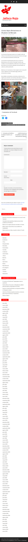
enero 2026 (5, 307)
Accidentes (5, 239)
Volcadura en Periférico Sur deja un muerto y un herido (7, 134)
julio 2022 (5, 384)
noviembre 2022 (6, 376)
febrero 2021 (5, 418)
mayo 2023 (5, 364)
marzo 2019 (5, 463)
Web (11, 180)
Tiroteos (4, 271)
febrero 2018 (5, 481)
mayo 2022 (5, 388)
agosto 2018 (5, 473)
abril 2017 (5, 501)
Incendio (4, 249)
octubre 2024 (5, 331)
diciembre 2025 (6, 309)
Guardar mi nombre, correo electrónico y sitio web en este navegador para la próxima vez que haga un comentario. (13, 189)
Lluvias (23, 124)
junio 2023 (5, 362)
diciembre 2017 (6, 485)
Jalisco (10, 123)
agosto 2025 (5, 313)
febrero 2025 (5, 323)
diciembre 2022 (6, 374)
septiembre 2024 (6, 333)
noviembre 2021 (6, 400)
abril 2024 (5, 343)
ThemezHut (24, 540)
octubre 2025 (5, 311)
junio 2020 (5, 434)
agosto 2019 (5, 454)
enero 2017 (5, 507)
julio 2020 (5, 432)
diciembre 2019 (6, 446)
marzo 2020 (5, 440)
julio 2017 (5, 495)
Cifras (4, 241)
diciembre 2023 (6, 351)
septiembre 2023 (6, 356)
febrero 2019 (5, 465)
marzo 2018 (5, 479)
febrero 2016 (5, 529)
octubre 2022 (5, 378)
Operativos (5, 261)
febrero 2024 (5, 347)
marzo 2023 (5, 368)
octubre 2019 (5, 450)
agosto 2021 (5, 406)
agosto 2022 (5, 382)
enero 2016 (5, 531)
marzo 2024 (5, 345)
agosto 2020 (5, 430)
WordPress (11, 540)
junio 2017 (5, 497)
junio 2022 (5, 386)
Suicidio (4, 269)
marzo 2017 (5, 503)
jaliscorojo (12, 34)
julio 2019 (5, 456)
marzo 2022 (5, 392)
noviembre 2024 (6, 329)
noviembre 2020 (6, 424)
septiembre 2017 (6, 491)
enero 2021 (5, 420)
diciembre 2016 (6, 509)
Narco (4, 259)
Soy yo (4, 288)
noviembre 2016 (6, 511)
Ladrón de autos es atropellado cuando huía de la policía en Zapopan (21, 134)
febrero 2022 (5, 394)
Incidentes (5, 251)
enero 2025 (5, 325)
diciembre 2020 (6, 422)
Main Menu (6, 25)
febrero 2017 (5, 505)
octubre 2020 (5, 426)
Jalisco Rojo (10, 18)
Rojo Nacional (6, 265)
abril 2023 (5, 366)
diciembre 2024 (6, 327)
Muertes (4, 257)
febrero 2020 (5, 442)
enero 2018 (5, 483)
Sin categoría (5, 267)
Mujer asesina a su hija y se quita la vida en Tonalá (13, 230)
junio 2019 (5, 458)
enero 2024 (5, 348)
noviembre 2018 (6, 471)
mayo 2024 (5, 341)
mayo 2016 (5, 523)
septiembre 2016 (6, 515)
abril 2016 (5, 525)
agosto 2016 (5, 517)
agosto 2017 (5, 493)
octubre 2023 (5, 354)
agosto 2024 (5, 335)
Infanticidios (5, 253)
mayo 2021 (5, 412)
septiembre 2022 (6, 380)
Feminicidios (5, 247)
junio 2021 (5, 410)
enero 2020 (5, 444)
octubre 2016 (5, 513)
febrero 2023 (5, 370)
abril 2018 (5, 477)
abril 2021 (5, 414)
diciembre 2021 (6, 398)
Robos (4, 263)
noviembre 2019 (6, 448)
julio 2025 (5, 315)
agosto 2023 (5, 358)
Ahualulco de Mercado (11, 124)
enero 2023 (5, 372)
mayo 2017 (5, 499)
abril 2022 (5, 390)
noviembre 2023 (6, 352)
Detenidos (5, 245)
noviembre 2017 (6, 487)
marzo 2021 (5, 416)
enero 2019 (5, 467)
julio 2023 (5, 360)
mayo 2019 (5, 460)
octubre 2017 (5, 489)
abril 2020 (5, 438)
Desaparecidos (6, 243)
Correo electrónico (7, 176)
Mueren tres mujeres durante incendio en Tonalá (13, 224)
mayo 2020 (5, 436)
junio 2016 (5, 521)
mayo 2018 (5, 475)
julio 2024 (5, 337)
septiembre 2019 (6, 452)
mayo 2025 (5, 317)
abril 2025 (5, 319)
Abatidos (5, 238)
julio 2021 (5, 408)
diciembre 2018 (6, 469)
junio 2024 (5, 339)
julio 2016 (5, 519)
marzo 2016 (5, 527)
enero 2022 (5, 396)
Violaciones (5, 273)
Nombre (6, 172)
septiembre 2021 (6, 404)
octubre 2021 (5, 402)
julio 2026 (5, 303)
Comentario (7, 154)
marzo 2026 (5, 305)
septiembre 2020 (6, 428)
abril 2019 (5, 462)
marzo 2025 (5, 321)
